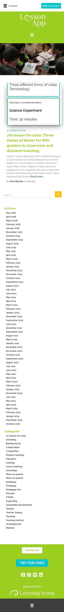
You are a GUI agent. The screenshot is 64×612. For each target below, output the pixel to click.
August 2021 (12, 335)
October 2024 (13, 278)
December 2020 (14, 347)
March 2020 (12, 382)
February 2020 (13, 385)
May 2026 (11, 213)
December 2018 (14, 420)
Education (11, 459)
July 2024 (11, 289)
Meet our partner (14, 474)
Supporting (11, 501)
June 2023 (11, 324)
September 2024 (14, 282)
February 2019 (13, 412)
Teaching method (15, 520)
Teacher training (14, 512)
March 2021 (11, 339)
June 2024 (11, 293)
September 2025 (14, 240)
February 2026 (13, 224)
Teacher (10, 509)
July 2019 (10, 397)
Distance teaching (15, 455)
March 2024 (12, 305)
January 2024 (12, 312)
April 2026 (11, 217)
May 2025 (11, 251)
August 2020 (12, 362)
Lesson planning (14, 466)
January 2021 (12, 343)
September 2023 (14, 320)
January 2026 (12, 228)
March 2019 (12, 408)
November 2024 (14, 274)
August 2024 (12, 286)
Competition (12, 451)
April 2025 (11, 255)
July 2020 (11, 366)
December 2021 (14, 328)
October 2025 (13, 236)
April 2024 (11, 301)
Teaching (10, 516)
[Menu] (32, 35)
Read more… (37, 176)
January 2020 (12, 389)
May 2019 (11, 401)
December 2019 (14, 393)
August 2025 (12, 243)
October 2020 (13, 355)
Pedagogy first (13, 489)
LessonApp (11, 470)
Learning (10, 463)
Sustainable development (19, 505)
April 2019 (11, 405)
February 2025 (13, 263)
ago (29, 181)
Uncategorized (13, 524)
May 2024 (11, 297)
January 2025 (12, 266)
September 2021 (14, 332)
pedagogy (11, 482)
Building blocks (13, 443)
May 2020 (11, 374)
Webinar (10, 528)
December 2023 (14, 316)
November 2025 (14, 232)
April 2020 (11, 378)
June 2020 (11, 370)
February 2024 (13, 309)
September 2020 (14, 358)
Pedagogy (11, 486)
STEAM (9, 497)
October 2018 (13, 424)
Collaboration (13, 447)
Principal (10, 493)
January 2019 (12, 416)
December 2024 (14, 270)
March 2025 (12, 259)
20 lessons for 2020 (16, 131)
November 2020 (14, 351)
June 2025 (11, 247)
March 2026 (12, 220)
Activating (11, 439)
